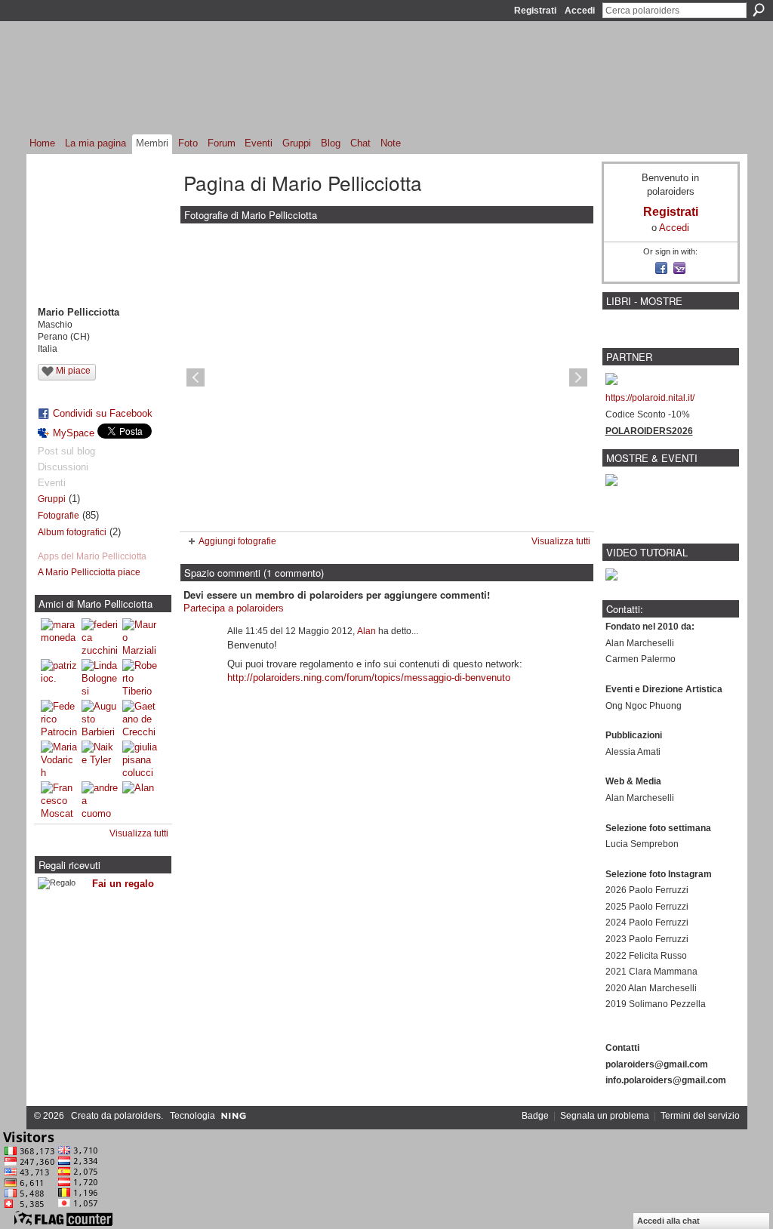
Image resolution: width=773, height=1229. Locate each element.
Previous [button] (195, 377)
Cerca (759, 10)
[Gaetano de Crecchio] (140, 718)
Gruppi (52, 499)
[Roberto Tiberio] (140, 677)
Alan (366, 631)
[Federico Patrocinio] (59, 718)
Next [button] (578, 377)
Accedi (580, 10)
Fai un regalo (123, 883)
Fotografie (58, 515)
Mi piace (73, 370)
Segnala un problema (604, 1115)
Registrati (535, 10)
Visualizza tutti (138, 833)
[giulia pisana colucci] (140, 759)
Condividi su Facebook (102, 413)
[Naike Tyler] (100, 759)
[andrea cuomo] (100, 799)
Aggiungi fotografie (237, 541)
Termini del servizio (700, 1115)
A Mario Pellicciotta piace (89, 572)
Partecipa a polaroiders (233, 608)
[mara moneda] (59, 636)
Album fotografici (72, 532)
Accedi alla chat (668, 1220)
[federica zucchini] (100, 636)
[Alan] (140, 799)
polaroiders (137, 1115)
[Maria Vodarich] (59, 759)
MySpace (73, 433)
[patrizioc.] (59, 677)
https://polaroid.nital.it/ (649, 398)
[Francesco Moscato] (59, 799)
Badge (535, 1115)
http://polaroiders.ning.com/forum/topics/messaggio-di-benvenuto (368, 677)
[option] (387, 377)
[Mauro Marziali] (140, 636)
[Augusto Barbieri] (100, 718)
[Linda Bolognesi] (100, 677)
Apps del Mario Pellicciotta (92, 556)
